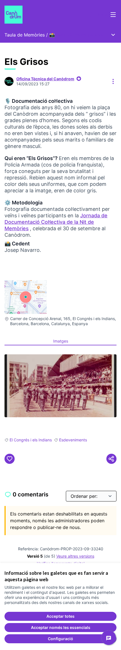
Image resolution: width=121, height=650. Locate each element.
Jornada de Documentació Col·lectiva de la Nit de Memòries (56, 222)
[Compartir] (111, 459)
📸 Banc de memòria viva (76, 35)
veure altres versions (75, 556)
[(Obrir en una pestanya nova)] (60, 385)
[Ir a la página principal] (46, 15)
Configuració (60, 638)
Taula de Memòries (25, 35)
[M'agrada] (10, 459)
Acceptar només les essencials (60, 627)
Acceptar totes (60, 616)
